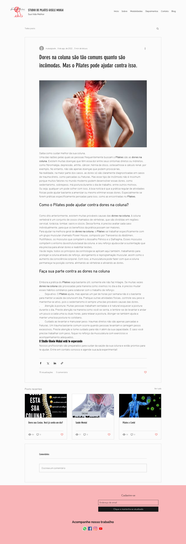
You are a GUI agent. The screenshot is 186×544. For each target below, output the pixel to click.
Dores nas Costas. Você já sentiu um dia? (45, 422)
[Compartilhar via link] (62, 363)
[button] (157, 28)
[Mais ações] (145, 48)
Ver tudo (157, 388)
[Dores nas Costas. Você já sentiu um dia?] (46, 406)
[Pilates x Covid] (140, 406)
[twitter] (101, 528)
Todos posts (30, 28)
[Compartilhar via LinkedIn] (54, 363)
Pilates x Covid (129, 422)
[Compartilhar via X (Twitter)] (47, 363)
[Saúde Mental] (93, 406)
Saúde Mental (81, 422)
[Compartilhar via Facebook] (40, 363)
